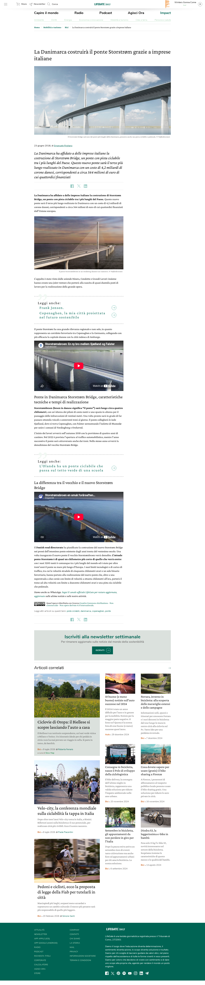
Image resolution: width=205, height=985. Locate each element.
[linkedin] (141, 973)
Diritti (54, 20)
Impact (165, 13)
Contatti (74, 934)
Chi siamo (75, 938)
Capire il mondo (46, 13)
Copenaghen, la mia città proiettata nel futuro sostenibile (72, 315)
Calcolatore (41, 964)
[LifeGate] (102, 4)
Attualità (39, 930)
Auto (107, 734)
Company (74, 930)
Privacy (74, 951)
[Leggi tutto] (169, 668)
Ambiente (39, 20)
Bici (39, 749)
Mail (72, 947)
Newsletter (39, 4)
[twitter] (112, 973)
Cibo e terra (141, 20)
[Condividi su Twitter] (78, 186)
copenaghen (98, 611)
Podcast (105, 13)
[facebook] (106, 973)
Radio (78, 13)
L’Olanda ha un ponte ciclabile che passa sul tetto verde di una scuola (71, 468)
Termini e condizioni (80, 960)
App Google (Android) (45, 943)
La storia (75, 943)
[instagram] (135, 973)
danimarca (86, 611)
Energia (68, 20)
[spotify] (124, 973)
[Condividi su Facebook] (72, 186)
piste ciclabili (73, 611)
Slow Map (49, 753)
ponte (108, 611)
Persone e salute (163, 20)
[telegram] (147, 973)
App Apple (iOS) (42, 938)
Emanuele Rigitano (63, 145)
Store (24, 4)
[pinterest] (118, 973)
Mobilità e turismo (119, 20)
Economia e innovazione (91, 20)
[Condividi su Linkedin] (85, 186)
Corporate (40, 960)
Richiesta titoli (42, 956)
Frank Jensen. (51, 308)
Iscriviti (100, 650)
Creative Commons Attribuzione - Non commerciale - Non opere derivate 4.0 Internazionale (80, 604)
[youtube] (130, 973)
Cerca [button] (55, 4)
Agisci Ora (136, 13)
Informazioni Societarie (83, 956)
